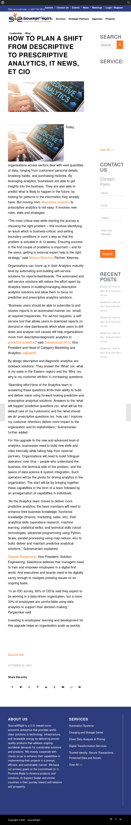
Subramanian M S (57, 342)
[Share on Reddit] (71, 687)
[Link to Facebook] (115, 819)
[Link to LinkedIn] (120, 819)
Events (76, 7)
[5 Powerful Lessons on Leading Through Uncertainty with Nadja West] (2, 412)
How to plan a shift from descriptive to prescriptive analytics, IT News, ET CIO (45, 54)
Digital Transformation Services (109, 109)
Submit (108, 253)
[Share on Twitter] (21, 687)
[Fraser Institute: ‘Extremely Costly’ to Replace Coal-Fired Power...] (128, 412)
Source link (16, 654)
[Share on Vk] (63, 687)
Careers (49, 7)
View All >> (107, 150)
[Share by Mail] (80, 687)
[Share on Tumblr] (54, 687)
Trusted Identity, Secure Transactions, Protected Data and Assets (109, 132)
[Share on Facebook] (12, 687)
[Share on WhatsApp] (29, 687)
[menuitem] (3, 2)
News (86, 7)
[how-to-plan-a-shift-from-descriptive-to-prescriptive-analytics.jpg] (46, 96)
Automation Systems (107, 71)
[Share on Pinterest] (38, 687)
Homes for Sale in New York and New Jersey (110, 291)
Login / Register (114, 7)
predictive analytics (21, 342)
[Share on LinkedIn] (46, 687)
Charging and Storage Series (109, 83)
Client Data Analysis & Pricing (111, 95)
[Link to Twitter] (111, 819)
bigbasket (29, 352)
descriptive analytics (55, 202)
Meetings (97, 7)
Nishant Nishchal (41, 257)
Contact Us (63, 7)
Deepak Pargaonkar (22, 556)
